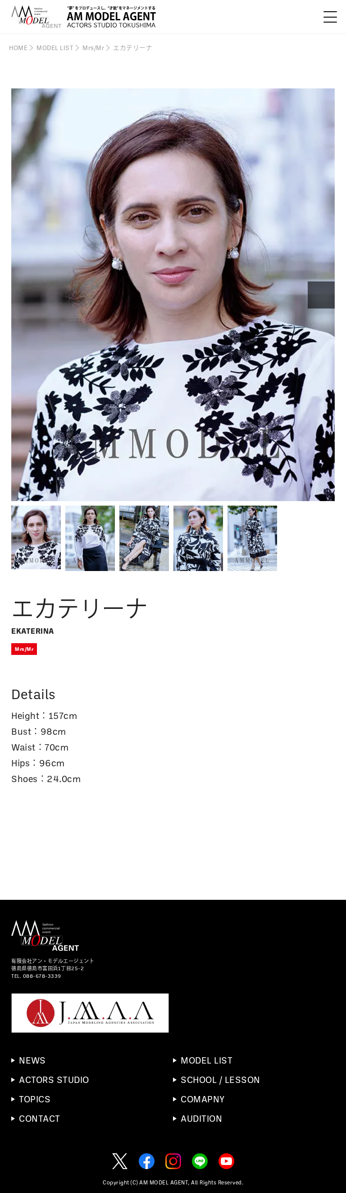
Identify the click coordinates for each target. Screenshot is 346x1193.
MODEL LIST (54, 47)
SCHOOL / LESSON (220, 1079)
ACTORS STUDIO (54, 1079)
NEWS (32, 1060)
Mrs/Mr (93, 47)
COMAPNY (203, 1099)
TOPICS (34, 1099)
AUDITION (201, 1118)
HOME (18, 47)
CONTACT (39, 1118)
